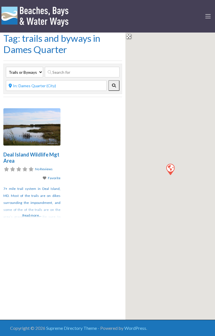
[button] (170, 169)
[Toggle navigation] (208, 16)
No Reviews (44, 169)
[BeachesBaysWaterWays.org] (35, 15)
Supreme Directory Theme (72, 328)
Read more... (31, 215)
